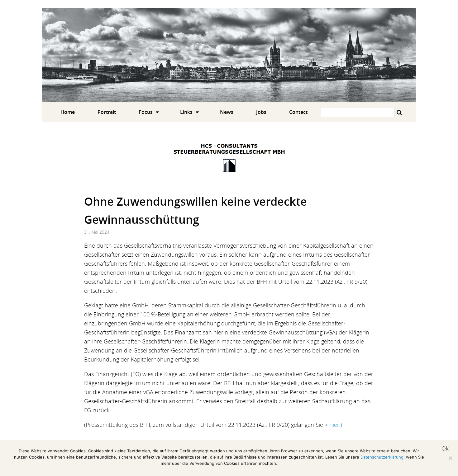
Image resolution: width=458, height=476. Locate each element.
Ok (445, 448)
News (226, 112)
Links (186, 112)
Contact (298, 112)
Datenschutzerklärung (381, 457)
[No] (450, 458)
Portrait (107, 112)
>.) (333, 424)
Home (229, 55)
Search (399, 112)
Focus (146, 112)
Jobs (261, 112)
